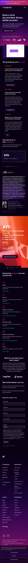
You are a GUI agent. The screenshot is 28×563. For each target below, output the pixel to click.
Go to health (6, 291)
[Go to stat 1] (3, 166)
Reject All (14, 555)
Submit (6, 442)
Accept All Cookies (14, 559)
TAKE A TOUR (14, 50)
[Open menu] (24, 7)
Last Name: (5, 413)
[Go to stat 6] (17, 166)
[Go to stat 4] (13, 166)
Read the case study (10, 256)
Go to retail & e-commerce (9, 315)
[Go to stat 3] (9, 166)
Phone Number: (6, 418)
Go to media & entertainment (10, 340)
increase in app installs (10, 158)
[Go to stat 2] (4, 166)
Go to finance (6, 303)
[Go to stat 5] (15, 166)
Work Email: (5, 401)
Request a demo (9, 30)
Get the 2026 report (15, 3)
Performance (10, 85)
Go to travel (6, 351)
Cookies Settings (14, 552)
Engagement (10, 110)
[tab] (3, 212)
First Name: (5, 407)
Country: (5, 424)
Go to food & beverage (8, 328)
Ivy (7, 134)
